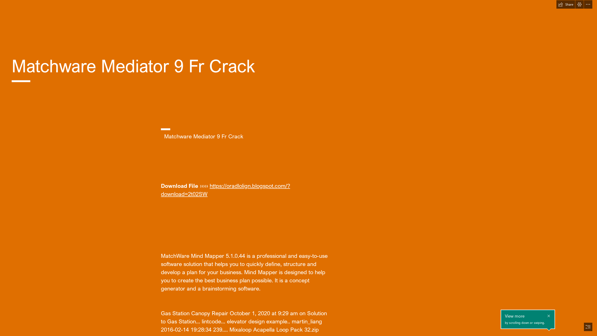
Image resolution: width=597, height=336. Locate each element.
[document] (298, 168)
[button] (565, 4)
